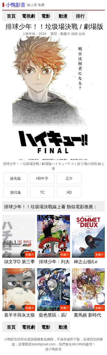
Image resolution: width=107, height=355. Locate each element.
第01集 (15, 192)
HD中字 (42, 178)
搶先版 (15, 178)
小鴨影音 (16, 5)
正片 (69, 178)
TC (42, 192)
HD (69, 192)
